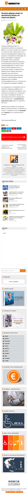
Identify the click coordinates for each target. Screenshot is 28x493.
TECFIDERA (7, 358)
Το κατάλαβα (19, 492)
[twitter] (20, 8)
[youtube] (26, 8)
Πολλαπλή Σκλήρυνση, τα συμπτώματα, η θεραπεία (14, 186)
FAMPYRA (6, 348)
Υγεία (7, 125)
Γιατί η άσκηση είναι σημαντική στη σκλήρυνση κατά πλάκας (16, 205)
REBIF (5, 355)
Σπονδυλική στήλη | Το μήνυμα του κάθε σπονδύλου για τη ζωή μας (16, 192)
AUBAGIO (6, 338)
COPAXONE (6, 343)
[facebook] (17, 8)
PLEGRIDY (6, 353)
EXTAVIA (6, 346)
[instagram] (23, 8)
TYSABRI (6, 360)
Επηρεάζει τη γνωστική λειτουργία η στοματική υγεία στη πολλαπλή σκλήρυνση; (17, 218)
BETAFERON (7, 341)
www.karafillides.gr (10, 120)
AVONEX (6, 336)
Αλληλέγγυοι (4, 20)
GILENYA (6, 351)
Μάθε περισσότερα (10, 492)
